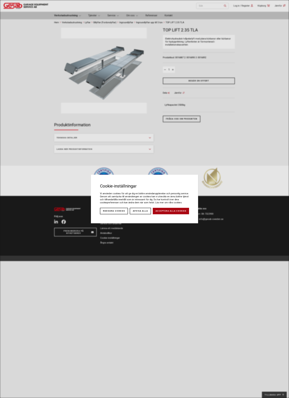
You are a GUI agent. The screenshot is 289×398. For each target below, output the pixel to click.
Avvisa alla (140, 211)
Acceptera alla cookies (170, 211)
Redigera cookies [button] (114, 211)
